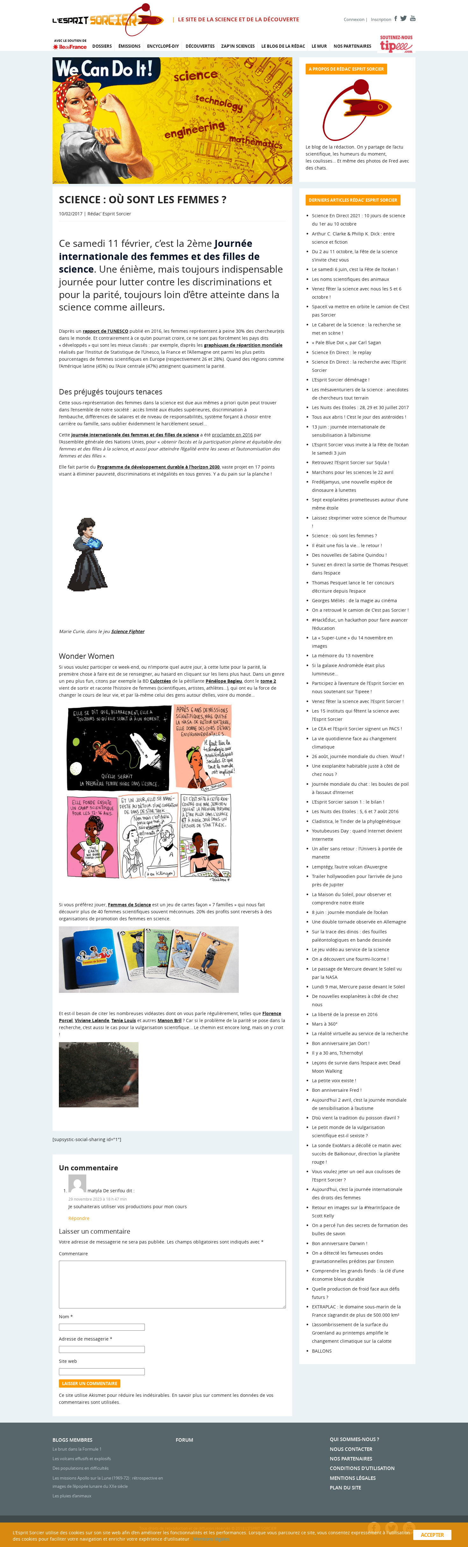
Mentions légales (353, 1478)
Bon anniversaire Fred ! (337, 1090)
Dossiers (102, 46)
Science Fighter (127, 631)
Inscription (381, 19)
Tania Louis (123, 1020)
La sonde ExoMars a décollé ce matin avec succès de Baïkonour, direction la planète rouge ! (356, 1153)
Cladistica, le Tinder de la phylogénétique (356, 821)
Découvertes (200, 46)
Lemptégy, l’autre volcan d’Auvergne (349, 867)
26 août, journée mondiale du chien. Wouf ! (358, 756)
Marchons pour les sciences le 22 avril (353, 472)
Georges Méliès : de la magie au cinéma (354, 600)
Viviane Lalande (92, 1020)
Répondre (78, 1218)
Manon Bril (169, 1020)
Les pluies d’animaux (72, 1496)
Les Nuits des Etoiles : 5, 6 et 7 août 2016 (355, 811)
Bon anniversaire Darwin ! (339, 1243)
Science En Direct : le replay (341, 352)
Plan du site (345, 1487)
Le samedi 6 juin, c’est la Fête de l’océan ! (355, 269)
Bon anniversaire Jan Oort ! (341, 1043)
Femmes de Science (129, 905)
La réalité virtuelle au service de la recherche (360, 1033)
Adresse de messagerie (85, 1339)
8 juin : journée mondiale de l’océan (350, 912)
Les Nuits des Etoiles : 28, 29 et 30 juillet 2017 (360, 407)
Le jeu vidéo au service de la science (350, 949)
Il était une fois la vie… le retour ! (347, 545)
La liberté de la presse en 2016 (345, 1014)
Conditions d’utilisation (362, 1468)
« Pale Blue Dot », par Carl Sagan (346, 342)
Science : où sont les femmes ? (344, 536)
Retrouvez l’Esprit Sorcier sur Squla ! (350, 462)
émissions (129, 46)
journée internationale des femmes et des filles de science (135, 435)
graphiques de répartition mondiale (243, 345)
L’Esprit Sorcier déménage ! (341, 380)
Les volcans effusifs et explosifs (82, 1458)
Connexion (354, 19)
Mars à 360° (324, 1024)
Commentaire (73, 1254)
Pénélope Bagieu (224, 681)
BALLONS (322, 1351)
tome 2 (268, 681)
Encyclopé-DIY (163, 46)
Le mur (319, 46)
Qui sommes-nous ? (354, 1439)
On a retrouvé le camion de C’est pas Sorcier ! (360, 610)
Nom (66, 1317)
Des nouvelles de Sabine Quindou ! (349, 555)
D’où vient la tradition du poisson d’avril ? (355, 1118)
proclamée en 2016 (232, 435)
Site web (68, 1361)
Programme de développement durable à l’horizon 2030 (158, 467)
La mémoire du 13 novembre (342, 655)
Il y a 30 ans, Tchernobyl (337, 1053)
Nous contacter (351, 1449)
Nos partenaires (352, 46)
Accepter (432, 1534)
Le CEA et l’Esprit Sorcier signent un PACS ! (357, 729)
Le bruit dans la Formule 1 (77, 1449)
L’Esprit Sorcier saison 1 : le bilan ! (348, 802)
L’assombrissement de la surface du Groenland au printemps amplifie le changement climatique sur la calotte (352, 1332)
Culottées (160, 681)
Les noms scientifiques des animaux (350, 279)
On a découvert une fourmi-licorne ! (350, 959)
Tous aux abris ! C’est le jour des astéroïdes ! (359, 417)
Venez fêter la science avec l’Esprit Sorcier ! (358, 701)
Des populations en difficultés (81, 1468)
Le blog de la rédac (283, 46)
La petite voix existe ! (334, 1080)
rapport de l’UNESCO (105, 331)
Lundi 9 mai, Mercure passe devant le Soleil (358, 987)
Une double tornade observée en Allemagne (359, 922)
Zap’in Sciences (238, 46)
